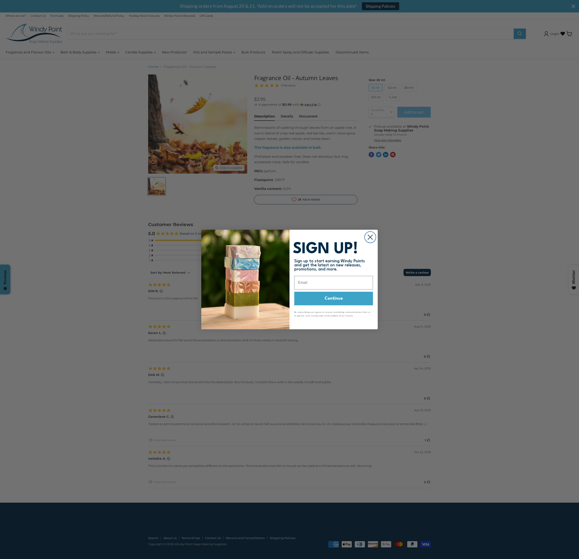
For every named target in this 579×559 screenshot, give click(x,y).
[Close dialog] (370, 237)
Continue (334, 298)
